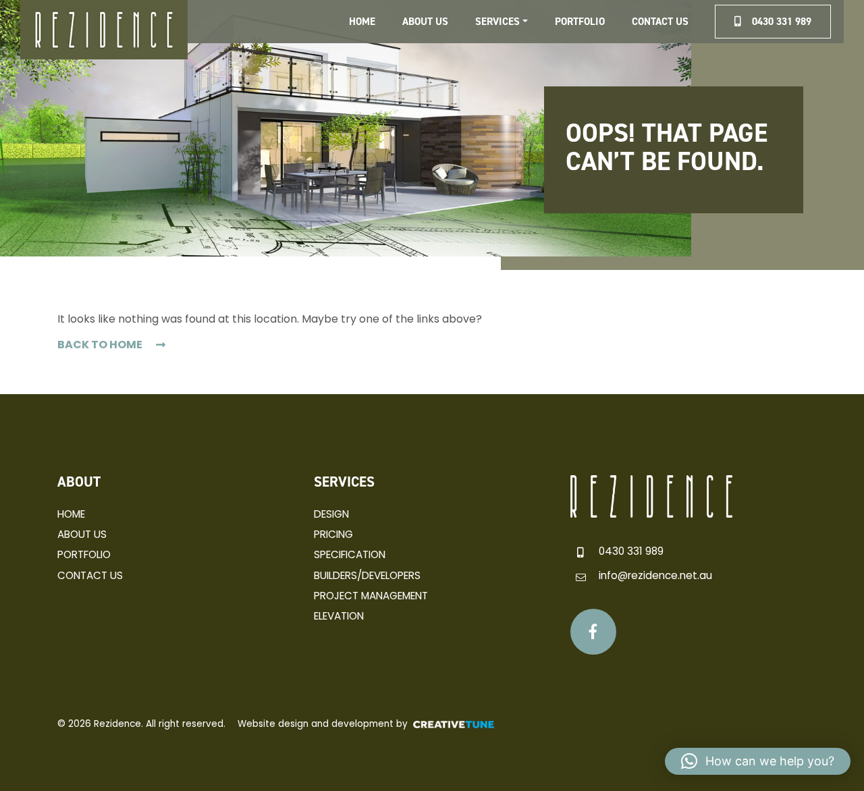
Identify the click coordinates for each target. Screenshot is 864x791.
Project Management (371, 596)
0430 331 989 (631, 551)
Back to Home (99, 344)
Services (497, 21)
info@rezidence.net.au (655, 575)
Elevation (339, 616)
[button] (757, 761)
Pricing (333, 534)
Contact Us (660, 21)
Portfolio (580, 21)
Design (331, 514)
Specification (349, 554)
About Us (425, 21)
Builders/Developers (367, 575)
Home (362, 21)
